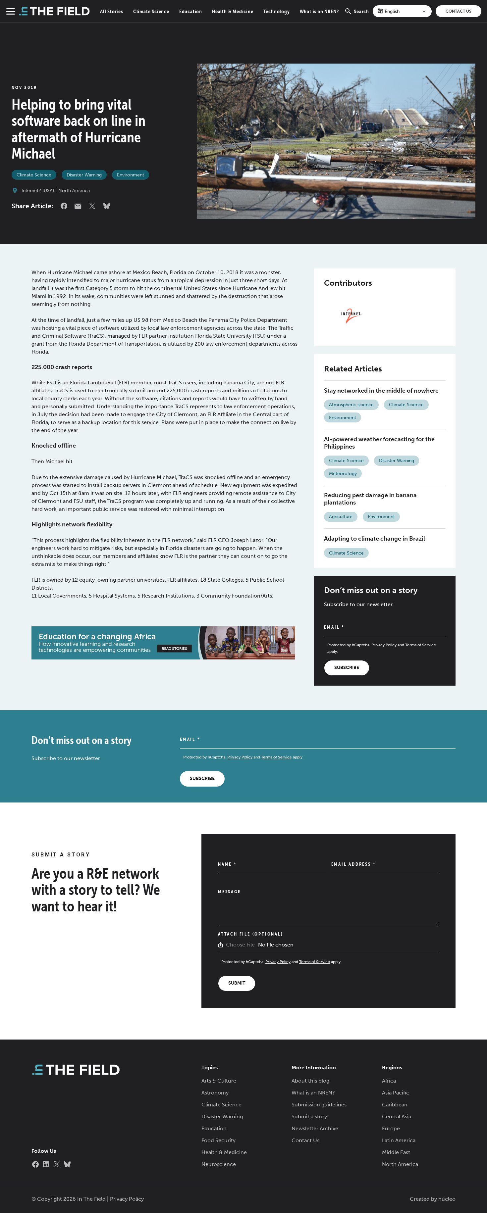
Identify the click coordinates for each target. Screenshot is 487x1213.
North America (74, 190)
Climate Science (151, 11)
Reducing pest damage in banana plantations (370, 499)
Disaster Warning (84, 175)
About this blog (310, 1081)
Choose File (240, 945)
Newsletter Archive (315, 1128)
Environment (130, 175)
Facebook (64, 206)
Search (361, 15)
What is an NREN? (319, 11)
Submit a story (309, 1116)
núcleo (447, 1199)
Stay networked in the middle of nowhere (381, 390)
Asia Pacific (395, 1093)
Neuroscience (218, 1164)
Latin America (398, 1140)
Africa (389, 1081)
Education (190, 11)
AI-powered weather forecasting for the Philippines (379, 443)
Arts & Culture (218, 1081)
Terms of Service (420, 645)
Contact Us (458, 11)
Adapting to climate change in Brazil (374, 538)
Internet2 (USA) (38, 190)
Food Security (218, 1140)
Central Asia (396, 1116)
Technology (276, 11)
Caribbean (394, 1104)
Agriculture (340, 516)
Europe (391, 1128)
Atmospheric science (351, 405)
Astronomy (215, 1093)
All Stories (111, 11)
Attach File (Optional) (250, 934)
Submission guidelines (319, 1104)
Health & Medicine (232, 11)
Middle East (396, 1152)
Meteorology (343, 473)
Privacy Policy (384, 645)
